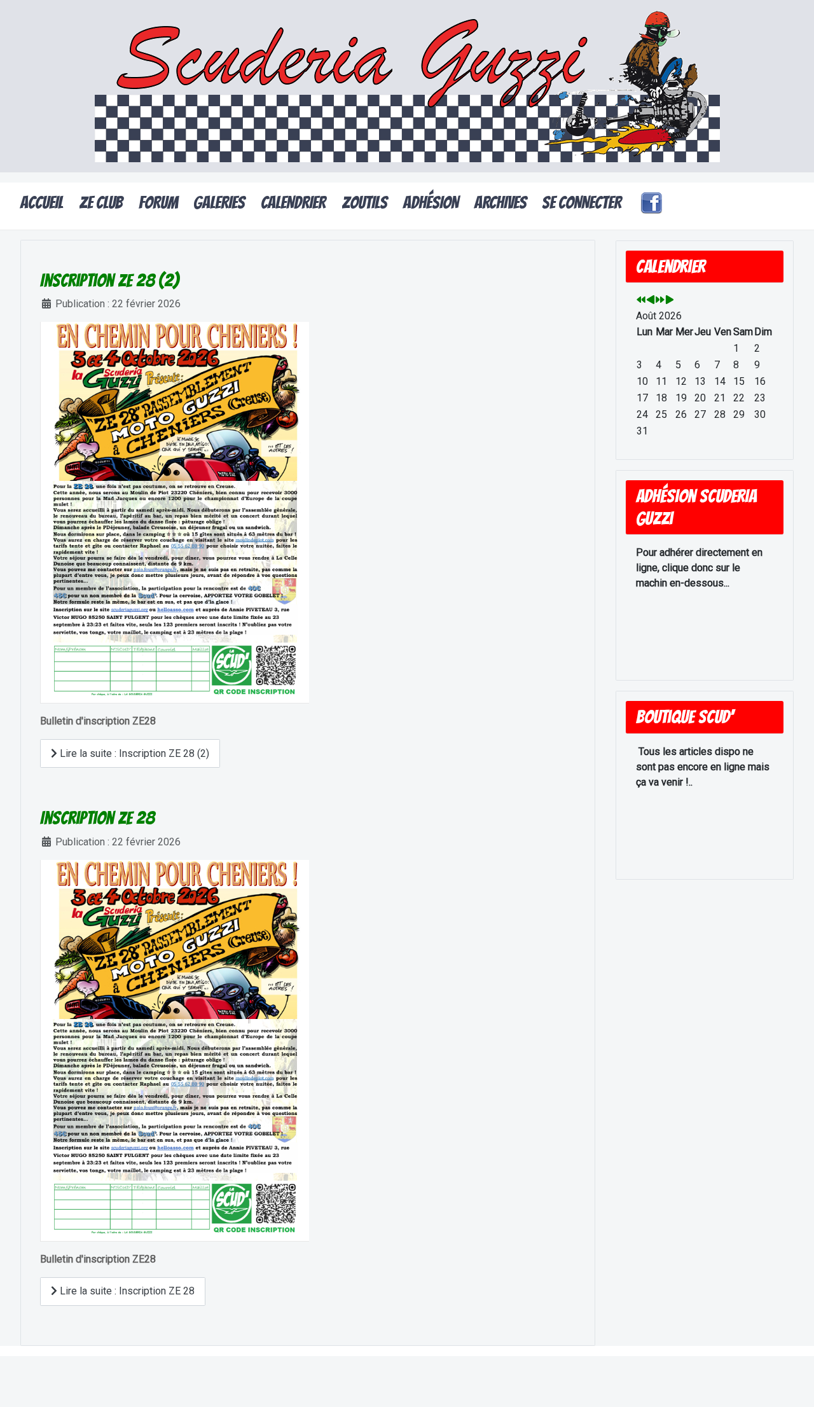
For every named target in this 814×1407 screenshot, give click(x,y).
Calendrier (293, 202)
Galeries (219, 202)
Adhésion (431, 202)
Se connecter (581, 202)
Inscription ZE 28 (97, 818)
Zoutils (364, 202)
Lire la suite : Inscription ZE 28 (126, 1291)
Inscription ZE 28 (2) (109, 280)
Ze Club (101, 202)
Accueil (41, 202)
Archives (500, 202)
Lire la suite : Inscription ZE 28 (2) (133, 753)
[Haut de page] (792, 1383)
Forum (158, 202)
